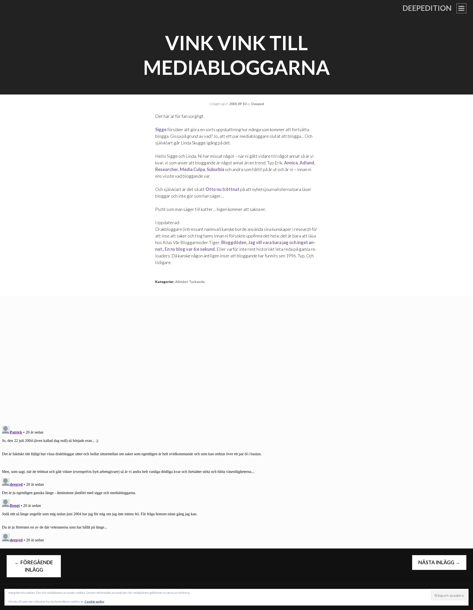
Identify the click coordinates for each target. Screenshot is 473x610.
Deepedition (427, 7)
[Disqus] (236, 357)
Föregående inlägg (34, 566)
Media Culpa (192, 169)
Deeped (257, 104)
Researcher (166, 169)
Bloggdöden (233, 242)
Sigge (161, 129)
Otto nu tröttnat (222, 189)
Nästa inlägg (439, 562)
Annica (291, 162)
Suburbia (215, 169)
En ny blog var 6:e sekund (190, 249)
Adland (307, 162)
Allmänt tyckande (190, 282)
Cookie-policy (94, 601)
